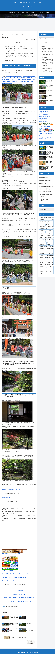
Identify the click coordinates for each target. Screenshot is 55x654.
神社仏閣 (16, 606)
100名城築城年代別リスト (44, 177)
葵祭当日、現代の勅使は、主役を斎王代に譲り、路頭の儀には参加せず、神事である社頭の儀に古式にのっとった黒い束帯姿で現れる (47, 62)
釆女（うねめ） (8, 51)
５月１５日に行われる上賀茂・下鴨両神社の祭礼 (13, 44)
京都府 (4, 606)
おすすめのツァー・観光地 (45, 180)
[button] (52, 38)
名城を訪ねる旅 (42, 183)
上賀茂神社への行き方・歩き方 (11, 60)
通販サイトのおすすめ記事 (45, 191)
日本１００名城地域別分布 (45, 189)
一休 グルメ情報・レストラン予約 (46, 200)
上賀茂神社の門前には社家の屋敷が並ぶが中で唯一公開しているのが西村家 (47, 69)
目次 (17, 42)
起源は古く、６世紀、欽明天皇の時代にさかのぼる (15, 46)
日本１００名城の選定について (46, 186)
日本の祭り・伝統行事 (10, 606)
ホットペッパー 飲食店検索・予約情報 (46, 195)
